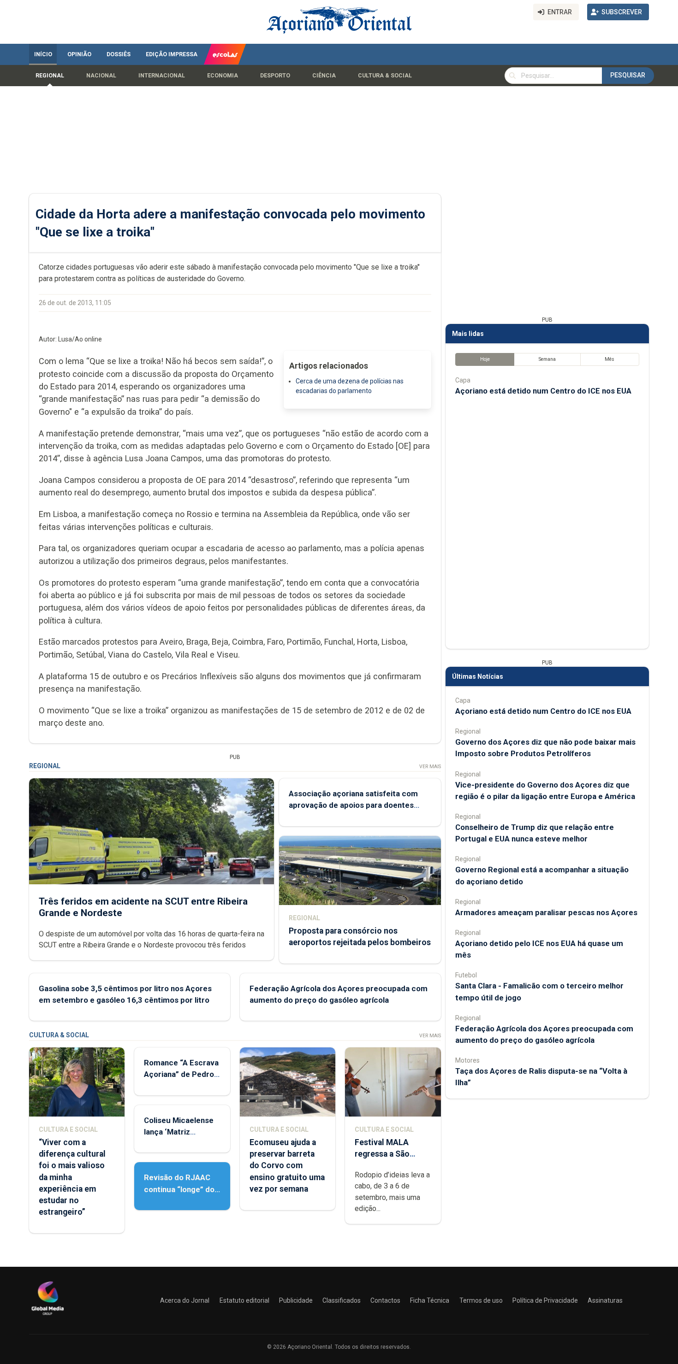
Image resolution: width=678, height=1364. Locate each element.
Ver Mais (430, 767)
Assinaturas (605, 1300)
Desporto (275, 75)
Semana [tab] (547, 359)
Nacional (101, 75)
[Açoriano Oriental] (47, 1316)
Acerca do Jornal (184, 1300)
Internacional (161, 75)
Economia (222, 75)
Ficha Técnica (429, 1300)
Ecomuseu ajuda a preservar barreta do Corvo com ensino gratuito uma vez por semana (287, 1166)
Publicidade (296, 1300)
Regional (50, 75)
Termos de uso (481, 1300)
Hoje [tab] (485, 359)
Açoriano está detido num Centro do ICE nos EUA (543, 390)
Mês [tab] (609, 359)
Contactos (385, 1300)
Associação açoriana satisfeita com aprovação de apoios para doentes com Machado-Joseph (353, 805)
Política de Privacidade (545, 1300)
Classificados (341, 1300)
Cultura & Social (385, 75)
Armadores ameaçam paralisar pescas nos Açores (546, 912)
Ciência (324, 75)
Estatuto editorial (244, 1300)
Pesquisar (627, 75)
